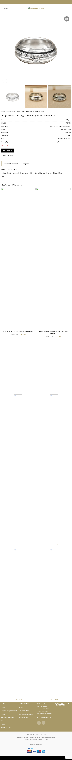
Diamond (49, 173)
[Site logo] (36, 8)
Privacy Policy (23, 717)
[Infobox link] (18, 470)
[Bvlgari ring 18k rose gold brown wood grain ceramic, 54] (53, 259)
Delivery (3, 714)
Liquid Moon (39, 744)
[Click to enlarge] (5, 81)
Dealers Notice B (24, 711)
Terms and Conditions (26, 714)
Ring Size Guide (6, 727)
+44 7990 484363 (45, 718)
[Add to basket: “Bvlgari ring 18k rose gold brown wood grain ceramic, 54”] (52, 327)
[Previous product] (65, 111)
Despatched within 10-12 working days (30, 111)
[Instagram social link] (37, 1)
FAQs (3, 724)
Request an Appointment (9, 711)
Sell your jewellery (6, 721)
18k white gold (14, 173)
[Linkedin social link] (14, 176)
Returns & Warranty (7, 717)
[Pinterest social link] (11, 176)
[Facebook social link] (35, 1)
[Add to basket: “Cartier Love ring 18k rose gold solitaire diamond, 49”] (16, 327)
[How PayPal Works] (36, 750)
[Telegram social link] (16, 176)
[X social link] (9, 176)
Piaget (55, 173)
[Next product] (69, 111)
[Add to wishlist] (20, 327)
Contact (3, 707)
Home (3, 111)
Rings (60, 173)
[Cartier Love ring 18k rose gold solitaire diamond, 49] (18, 259)
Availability (11, 111)
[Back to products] (67, 111)
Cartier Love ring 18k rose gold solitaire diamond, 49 (18, 331)
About (21, 707)
